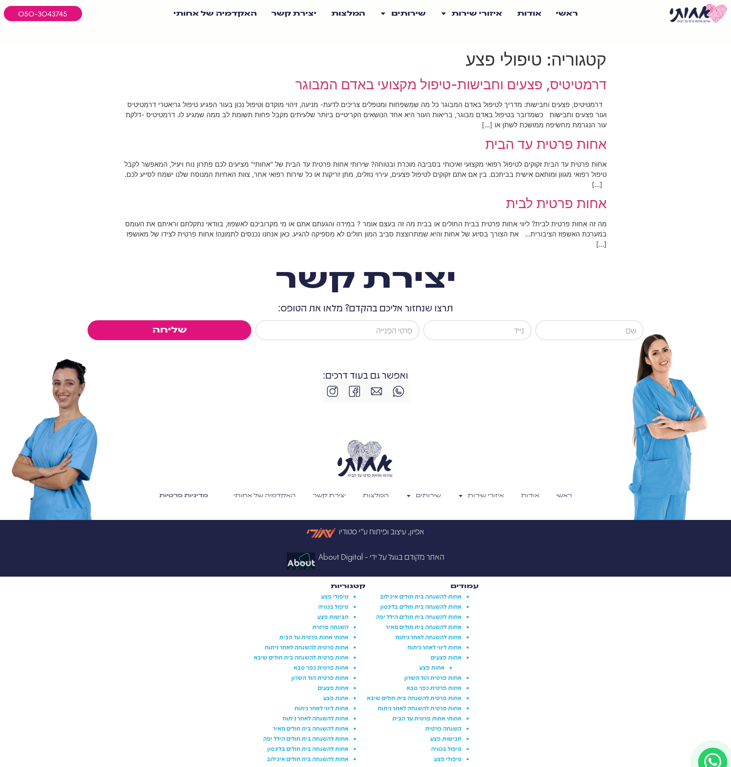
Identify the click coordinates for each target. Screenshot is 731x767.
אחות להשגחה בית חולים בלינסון (421, 606)
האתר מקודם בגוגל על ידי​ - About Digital (381, 556)
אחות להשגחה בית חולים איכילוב (421, 596)
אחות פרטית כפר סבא (434, 687)
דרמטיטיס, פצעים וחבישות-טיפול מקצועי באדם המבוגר (451, 84)
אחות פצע (432, 667)
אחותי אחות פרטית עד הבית (427, 718)
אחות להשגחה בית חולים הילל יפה (419, 616)
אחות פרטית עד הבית (546, 144)
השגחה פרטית (443, 728)
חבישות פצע (446, 738)
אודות (529, 13)
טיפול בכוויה (446, 748)
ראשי (567, 13)
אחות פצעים (446, 657)
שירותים (408, 13)
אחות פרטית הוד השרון (433, 677)
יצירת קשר (293, 13)
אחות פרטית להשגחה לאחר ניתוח (420, 708)
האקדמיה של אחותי (215, 13)
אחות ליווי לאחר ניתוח (434, 647)
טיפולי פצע (448, 758)
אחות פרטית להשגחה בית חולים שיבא (414, 697)
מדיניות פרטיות (183, 495)
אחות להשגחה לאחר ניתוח (429, 636)
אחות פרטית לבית (556, 203)
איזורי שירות (476, 13)
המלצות (348, 13)
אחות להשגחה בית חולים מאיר (424, 626)
